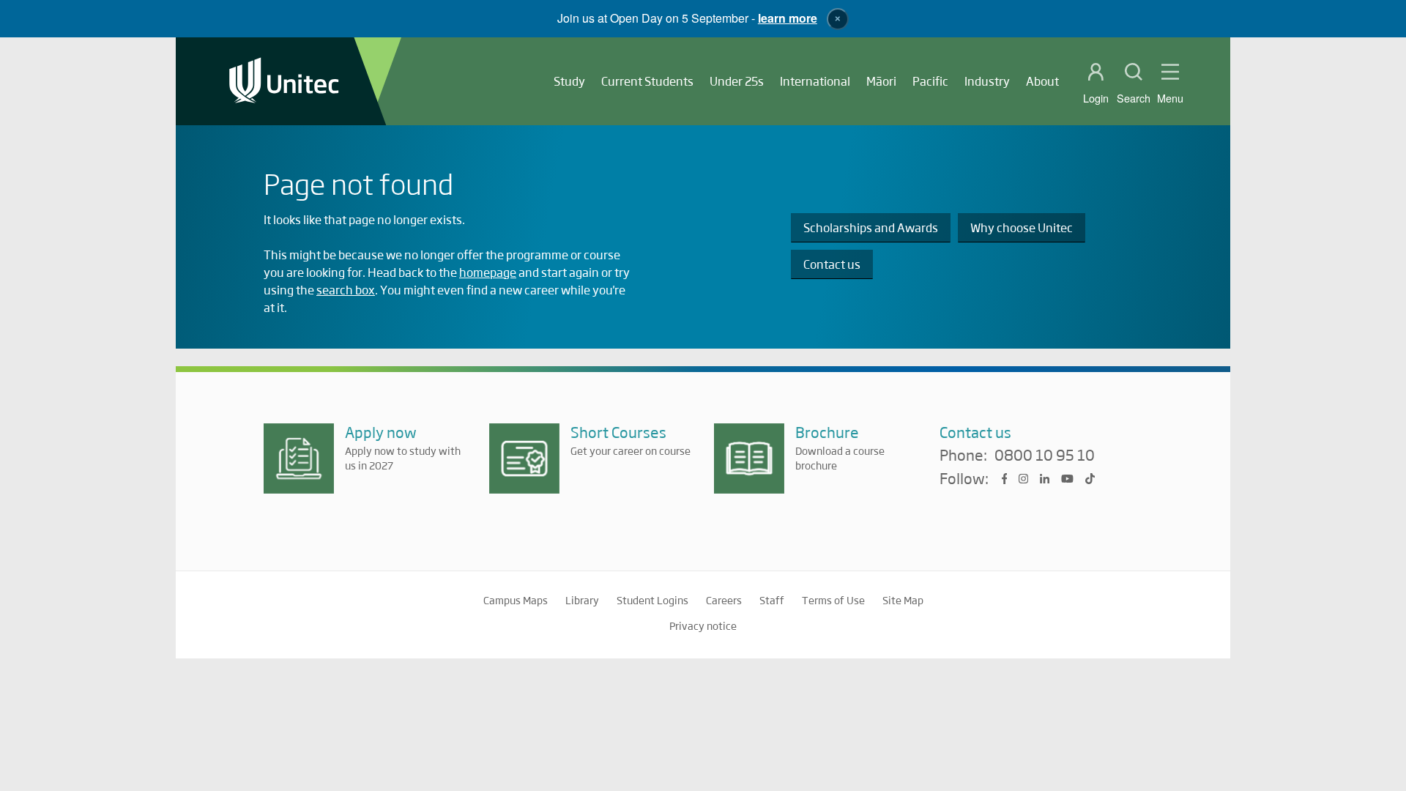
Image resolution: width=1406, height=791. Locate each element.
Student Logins (652, 600)
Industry (987, 81)
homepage (487, 272)
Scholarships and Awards (870, 227)
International (815, 81)
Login (1096, 98)
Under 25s (737, 81)
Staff (771, 600)
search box (345, 289)
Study (569, 81)
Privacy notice (703, 625)
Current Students (647, 81)
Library (582, 600)
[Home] (284, 81)
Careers (724, 600)
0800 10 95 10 (1044, 455)
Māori (881, 81)
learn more (787, 18)
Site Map (902, 600)
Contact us (831, 264)
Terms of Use (833, 600)
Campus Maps (515, 600)
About (1042, 81)
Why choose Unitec (1021, 227)
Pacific (930, 81)
